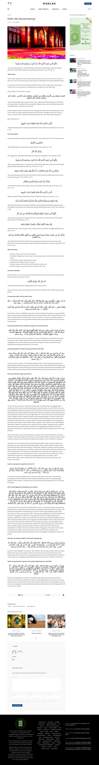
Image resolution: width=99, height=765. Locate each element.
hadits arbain (53, 727)
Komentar (14, 677)
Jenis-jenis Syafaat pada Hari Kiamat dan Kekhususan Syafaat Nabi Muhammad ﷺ (16, 635)
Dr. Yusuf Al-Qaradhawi (53, 726)
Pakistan (57, 737)
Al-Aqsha (50, 722)
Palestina (41, 739)
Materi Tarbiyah (43, 9)
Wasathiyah (38, 630)
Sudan (53, 743)
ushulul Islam (45, 748)
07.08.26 (79, 66)
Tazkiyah (9, 14)
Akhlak (54, 630)
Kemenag (41, 733)
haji (60, 727)
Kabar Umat (80, 89)
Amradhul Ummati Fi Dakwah (82, 729)
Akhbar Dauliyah (81, 58)
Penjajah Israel (50, 739)
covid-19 (42, 726)
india (42, 731)
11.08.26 (79, 97)
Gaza (46, 727)
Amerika (58, 722)
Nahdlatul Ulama (48, 737)
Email (31, 694)
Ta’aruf (32, 9)
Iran (52, 731)
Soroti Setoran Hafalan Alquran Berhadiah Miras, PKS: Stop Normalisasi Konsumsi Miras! (84, 94)
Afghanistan (43, 722)
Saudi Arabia (46, 743)
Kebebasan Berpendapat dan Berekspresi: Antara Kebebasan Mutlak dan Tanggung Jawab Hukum (84, 84)
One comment (16, 22)
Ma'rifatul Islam (56, 733)
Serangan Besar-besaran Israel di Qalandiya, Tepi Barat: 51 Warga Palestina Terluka (84, 62)
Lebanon (48, 733)
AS (59, 724)
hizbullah (46, 729)
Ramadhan (57, 741)
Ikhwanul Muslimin (56, 729)
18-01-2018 (9, 22)
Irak (47, 731)
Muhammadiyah (57, 735)
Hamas (39, 729)
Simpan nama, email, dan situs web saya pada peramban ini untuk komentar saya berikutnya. (35, 701)
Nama (13, 694)
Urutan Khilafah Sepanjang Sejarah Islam (81, 738)
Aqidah (14, 630)
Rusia (39, 743)
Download (55, 9)
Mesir (49, 735)
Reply (13, 659)
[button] (91, 9)
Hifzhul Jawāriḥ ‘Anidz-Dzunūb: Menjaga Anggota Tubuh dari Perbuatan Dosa (56, 635)
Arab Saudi (41, 724)
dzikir (10, 606)
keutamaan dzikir (31, 606)
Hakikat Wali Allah (36, 633)
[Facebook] (8, 3)
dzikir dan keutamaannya (19, 606)
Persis (58, 739)
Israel (56, 731)
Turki (55, 746)
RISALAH (49, 3)
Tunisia (50, 746)
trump (43, 746)
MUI (40, 737)
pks (40, 741)
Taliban (57, 744)
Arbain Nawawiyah (51, 724)
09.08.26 (79, 87)
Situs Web (49, 694)
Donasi (64, 9)
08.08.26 (79, 77)
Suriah (59, 743)
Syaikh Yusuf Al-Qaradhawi (46, 744)
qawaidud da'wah (47, 741)
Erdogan (40, 727)
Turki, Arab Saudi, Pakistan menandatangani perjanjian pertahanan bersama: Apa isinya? (83, 73)
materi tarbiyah (42, 735)
